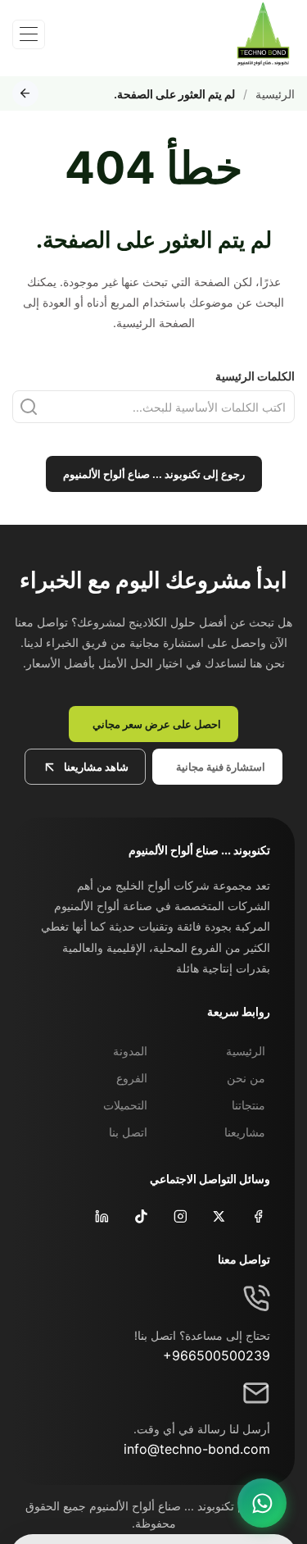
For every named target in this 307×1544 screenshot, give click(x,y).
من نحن (246, 1078)
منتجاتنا (248, 1105)
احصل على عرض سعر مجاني (157, 724)
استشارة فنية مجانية (220, 766)
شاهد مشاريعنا (96, 766)
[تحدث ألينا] (262, 1503)
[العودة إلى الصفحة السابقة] (25, 93)
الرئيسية (275, 94)
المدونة (130, 1051)
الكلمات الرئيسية (255, 376)
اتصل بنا (128, 1132)
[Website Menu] (28, 34)
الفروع (131, 1078)
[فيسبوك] (256, 1215)
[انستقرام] (178, 1215)
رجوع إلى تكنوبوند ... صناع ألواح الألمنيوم (154, 474)
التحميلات (125, 1105)
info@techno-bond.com (197, 1449)
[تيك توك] (139, 1215)
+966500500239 (216, 1355)
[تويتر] (217, 1215)
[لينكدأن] (100, 1215)
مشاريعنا (244, 1132)
